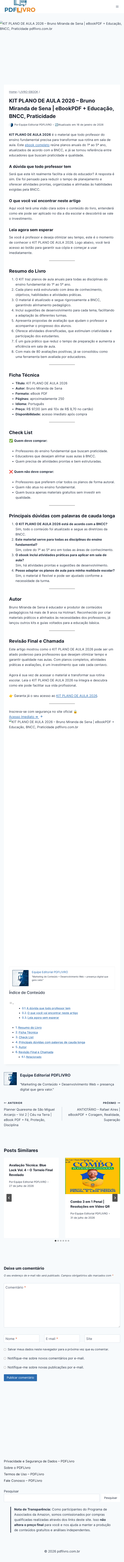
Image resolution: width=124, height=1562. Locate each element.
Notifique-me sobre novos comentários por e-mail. (46, 1358)
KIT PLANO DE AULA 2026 (76, 696)
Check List (26, 1037)
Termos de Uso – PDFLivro (24, 1474)
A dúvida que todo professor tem (48, 1008)
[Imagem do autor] (11, 125)
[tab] (55, 1241)
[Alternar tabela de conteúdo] (11, 1003)
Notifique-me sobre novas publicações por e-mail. (46, 1367)
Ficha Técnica (28, 1032)
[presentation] (92, 1176)
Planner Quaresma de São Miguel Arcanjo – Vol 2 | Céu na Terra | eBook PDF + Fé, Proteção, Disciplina (29, 1114)
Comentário (15, 1287)
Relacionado (33, 1056)
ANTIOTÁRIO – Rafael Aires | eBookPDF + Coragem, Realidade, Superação (94, 1111)
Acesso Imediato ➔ (24, 717)
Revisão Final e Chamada (36, 1052)
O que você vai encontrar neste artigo (52, 1013)
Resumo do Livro (30, 1027)
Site (89, 1339)
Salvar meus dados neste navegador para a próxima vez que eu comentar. (58, 1349)
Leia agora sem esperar (43, 1017)
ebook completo (37, 145)
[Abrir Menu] (117, 6)
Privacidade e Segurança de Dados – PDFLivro (39, 1461)
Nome (11, 1339)
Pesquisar (11, 1491)
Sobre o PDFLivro (17, 1468)
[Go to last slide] (9, 1198)
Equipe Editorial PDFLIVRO (35, 124)
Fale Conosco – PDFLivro (23, 1481)
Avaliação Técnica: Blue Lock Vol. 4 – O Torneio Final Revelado (31, 1170)
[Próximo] (115, 1198)
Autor (23, 1047)
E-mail (52, 1339)
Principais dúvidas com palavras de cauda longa (52, 1042)
